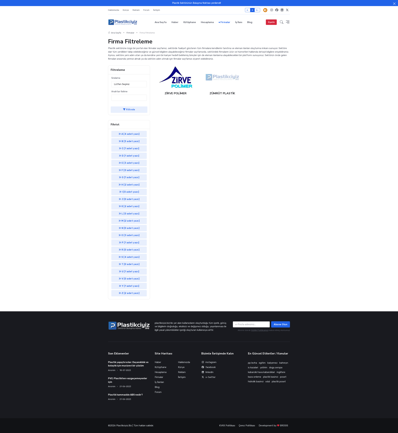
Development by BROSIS (273, 425)
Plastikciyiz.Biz (124, 425)
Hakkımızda (113, 10)
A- (248, 10)
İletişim (156, 10)
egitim (262, 362)
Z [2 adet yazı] (130, 293)
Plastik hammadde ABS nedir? (125, 394)
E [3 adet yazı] (130, 162)
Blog (249, 22)
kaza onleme (254, 376)
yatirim (263, 367)
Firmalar (225, 22)
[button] (281, 22)
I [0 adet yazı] (130, 191)
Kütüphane (189, 22)
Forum (146, 10)
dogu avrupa (275, 367)
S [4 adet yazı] (130, 257)
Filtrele (130, 109)
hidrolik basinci (256, 381)
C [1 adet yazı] (130, 148)
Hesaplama (207, 22)
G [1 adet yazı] (130, 177)
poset (283, 376)
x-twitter (210, 377)
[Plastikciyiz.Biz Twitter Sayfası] (287, 10)
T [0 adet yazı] (130, 264)
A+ (257, 10)
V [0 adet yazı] (130, 278)
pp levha (252, 362)
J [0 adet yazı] (130, 199)
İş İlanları (159, 382)
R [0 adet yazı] (130, 249)
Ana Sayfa (161, 22)
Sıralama (115, 78)
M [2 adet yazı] (130, 220)
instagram (211, 362)
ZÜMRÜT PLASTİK (222, 93)
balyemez (272, 362)
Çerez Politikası (247, 425)
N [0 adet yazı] (130, 228)
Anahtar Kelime (119, 91)
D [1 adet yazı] (130, 155)
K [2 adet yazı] (130, 206)
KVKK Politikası (227, 425)
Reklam (136, 10)
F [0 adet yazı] (130, 170)
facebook (211, 367)
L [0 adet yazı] (130, 213)
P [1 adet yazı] (130, 242)
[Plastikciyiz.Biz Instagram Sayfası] (271, 10)
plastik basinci (270, 376)
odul (267, 381)
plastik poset (279, 381)
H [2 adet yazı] (130, 184)
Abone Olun (280, 324)
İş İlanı (238, 22)
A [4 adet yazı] (130, 134)
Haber (174, 22)
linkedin (209, 372)
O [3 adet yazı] (130, 235)
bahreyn (283, 362)
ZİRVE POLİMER (176, 93)
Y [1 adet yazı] (130, 286)
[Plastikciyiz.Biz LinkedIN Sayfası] (282, 10)
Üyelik (271, 22)
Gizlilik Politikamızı (259, 330)
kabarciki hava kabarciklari (261, 372)
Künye (126, 10)
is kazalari (253, 367)
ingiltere (281, 372)
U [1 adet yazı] (130, 271)
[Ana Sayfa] (122, 22)
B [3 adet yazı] (130, 141)
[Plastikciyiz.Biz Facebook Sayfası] (277, 10)
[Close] (394, 3)
